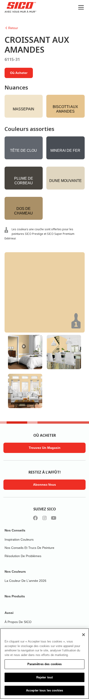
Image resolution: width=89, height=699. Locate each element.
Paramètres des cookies (44, 664)
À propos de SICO (18, 622)
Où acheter (18, 73)
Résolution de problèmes (23, 556)
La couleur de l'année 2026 (25, 580)
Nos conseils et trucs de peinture (29, 548)
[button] (80, 7)
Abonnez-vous (44, 484)
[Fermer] (84, 635)
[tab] (25, 352)
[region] (44, 663)
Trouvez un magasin (44, 448)
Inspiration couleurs (19, 539)
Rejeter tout (44, 677)
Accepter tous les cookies (44, 690)
